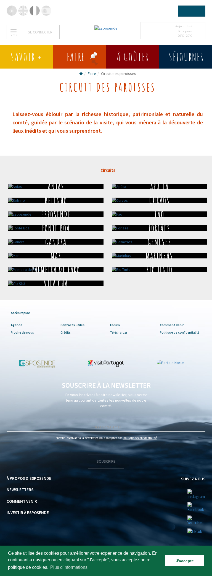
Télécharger (118, 332)
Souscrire (106, 461)
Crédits (65, 332)
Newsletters (20, 489)
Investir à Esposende (28, 512)
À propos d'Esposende (29, 478)
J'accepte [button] (185, 561)
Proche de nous (22, 332)
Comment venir (22, 501)
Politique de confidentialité (179, 332)
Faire (92, 73)
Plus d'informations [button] (69, 567)
